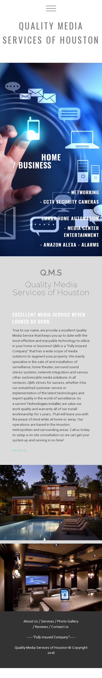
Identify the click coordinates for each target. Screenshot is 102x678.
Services (47, 621)
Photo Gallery (67, 621)
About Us (19, 450)
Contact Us (60, 627)
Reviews (41, 627)
